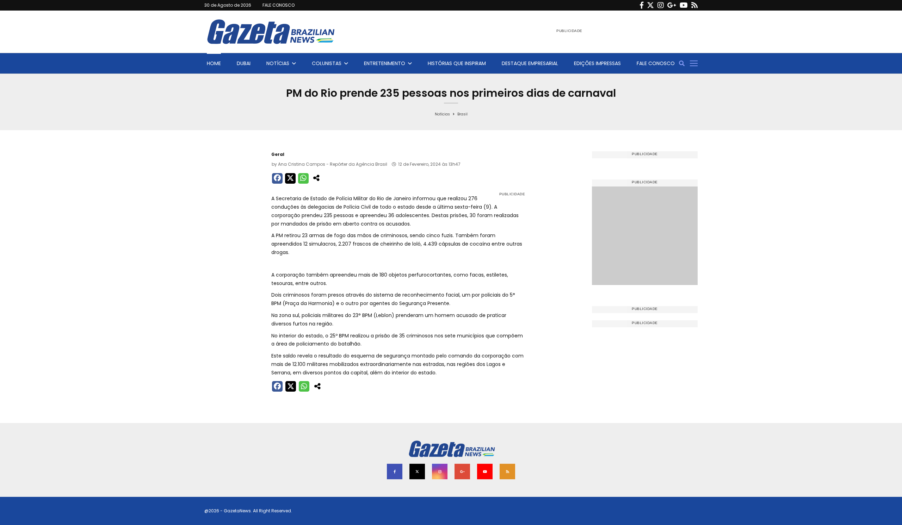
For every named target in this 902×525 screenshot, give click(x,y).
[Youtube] (684, 5)
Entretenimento (384, 63)
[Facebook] (641, 5)
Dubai (244, 63)
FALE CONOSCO (278, 5)
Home (214, 63)
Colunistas (326, 63)
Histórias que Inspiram (457, 63)
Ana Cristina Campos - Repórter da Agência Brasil (332, 164)
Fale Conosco (656, 63)
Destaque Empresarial (530, 63)
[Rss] (694, 5)
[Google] (671, 5)
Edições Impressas (597, 63)
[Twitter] (650, 5)
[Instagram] (660, 5)
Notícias (277, 63)
